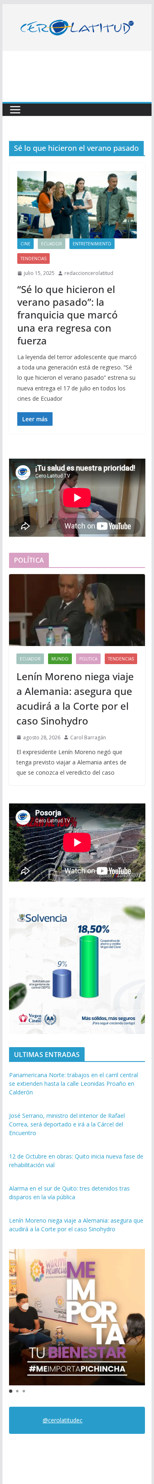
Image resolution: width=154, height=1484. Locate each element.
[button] (10, 1391)
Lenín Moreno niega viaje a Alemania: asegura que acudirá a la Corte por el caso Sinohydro (75, 698)
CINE (25, 244)
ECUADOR (51, 244)
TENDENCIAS (33, 258)
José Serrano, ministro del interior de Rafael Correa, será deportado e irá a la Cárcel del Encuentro (67, 1124)
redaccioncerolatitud (88, 273)
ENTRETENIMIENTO (92, 244)
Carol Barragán (88, 737)
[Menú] (15, 110)
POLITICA (88, 659)
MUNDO (60, 659)
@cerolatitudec (63, 1420)
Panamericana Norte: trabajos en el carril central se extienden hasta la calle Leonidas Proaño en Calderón (73, 1083)
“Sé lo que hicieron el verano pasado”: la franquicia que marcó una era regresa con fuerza (67, 314)
